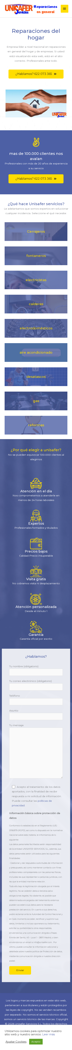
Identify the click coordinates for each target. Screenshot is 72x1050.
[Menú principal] (64, 9)
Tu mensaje (16, 725)
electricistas (36, 280)
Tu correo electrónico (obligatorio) (30, 681)
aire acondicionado (36, 352)
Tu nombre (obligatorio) (23, 666)
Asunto (13, 710)
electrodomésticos (36, 328)
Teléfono (14, 695)
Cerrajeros (36, 231)
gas (36, 401)
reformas (36, 425)
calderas (36, 304)
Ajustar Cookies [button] (16, 1041)
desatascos (36, 377)
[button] (36, 74)
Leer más (48, 1034)
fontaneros (36, 256)
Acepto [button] (35, 1041)
